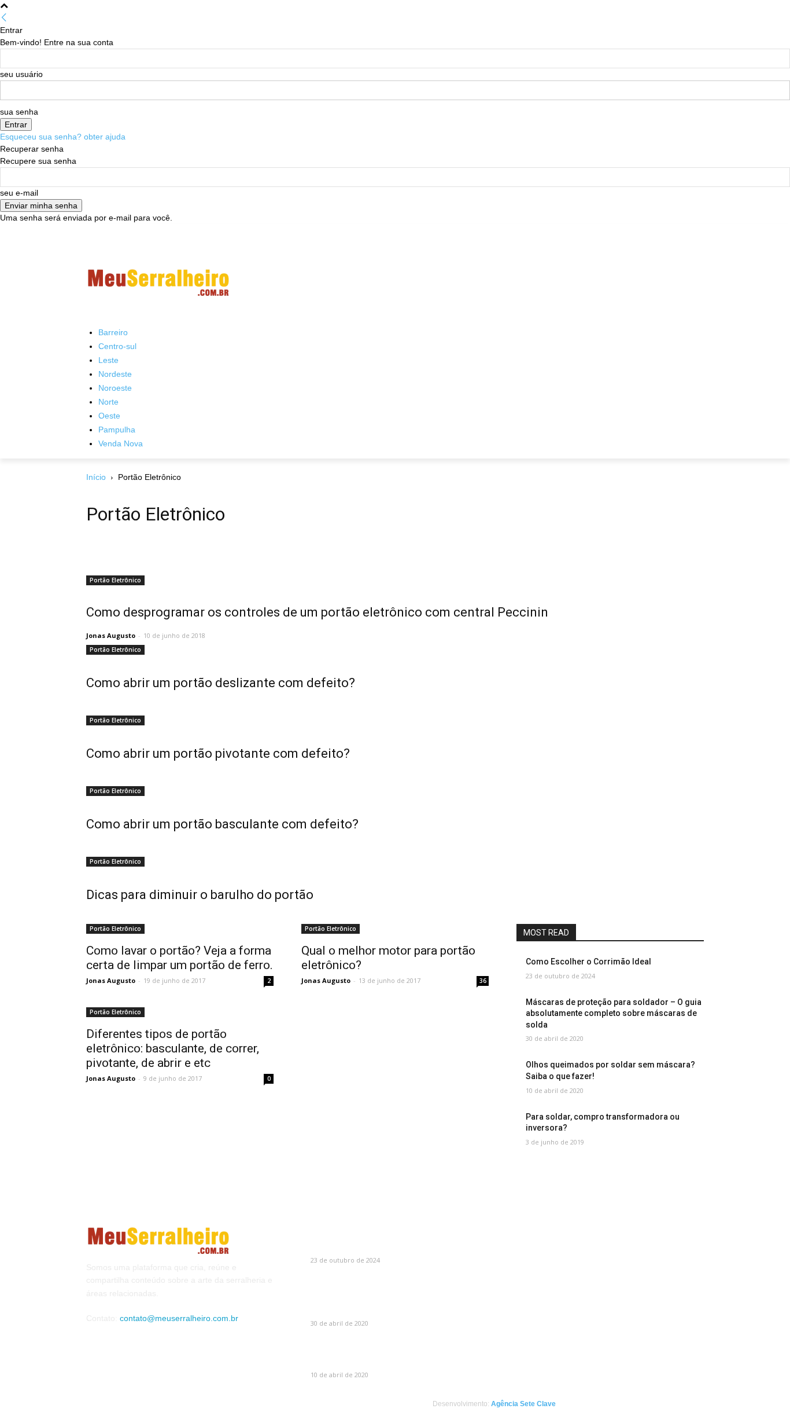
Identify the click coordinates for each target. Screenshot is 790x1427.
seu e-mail (19, 192)
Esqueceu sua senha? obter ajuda (62, 136)
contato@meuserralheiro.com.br (179, 1318)
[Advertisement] (481, 282)
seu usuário (21, 74)
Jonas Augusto (110, 635)
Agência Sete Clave (523, 1404)
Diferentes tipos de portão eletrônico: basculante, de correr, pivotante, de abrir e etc (172, 1048)
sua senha (19, 111)
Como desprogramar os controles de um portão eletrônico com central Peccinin (317, 612)
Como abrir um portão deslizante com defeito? (220, 683)
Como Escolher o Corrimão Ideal (588, 961)
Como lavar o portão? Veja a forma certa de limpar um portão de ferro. (179, 958)
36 (482, 981)
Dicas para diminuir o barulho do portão (199, 894)
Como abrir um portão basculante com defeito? (222, 824)
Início (96, 477)
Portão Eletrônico (115, 580)
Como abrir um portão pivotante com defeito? (218, 753)
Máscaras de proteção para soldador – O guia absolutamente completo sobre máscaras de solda (614, 1013)
